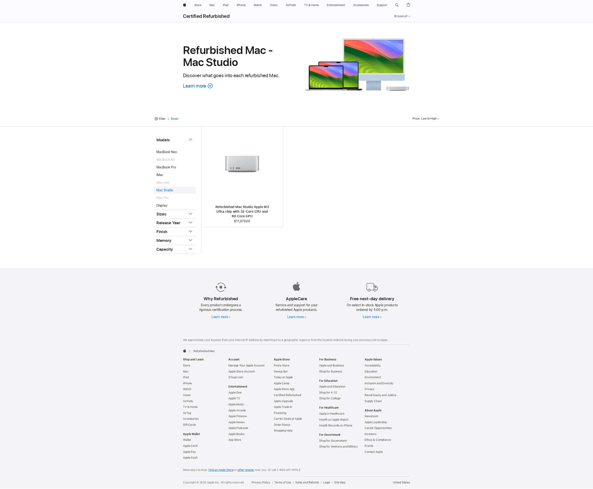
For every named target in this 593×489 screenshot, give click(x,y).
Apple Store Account (241, 371)
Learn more (220, 317)
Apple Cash (190, 457)
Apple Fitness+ (237, 416)
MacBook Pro (166, 167)
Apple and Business (331, 365)
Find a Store (281, 365)
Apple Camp (281, 383)
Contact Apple (374, 452)
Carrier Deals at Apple (288, 418)
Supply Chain (373, 401)
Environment (373, 377)
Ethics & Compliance (378, 440)
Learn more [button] (198, 86)
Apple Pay (189, 452)
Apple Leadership (376, 422)
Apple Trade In (283, 407)
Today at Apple (283, 377)
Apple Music (236, 404)
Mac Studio (164, 190)
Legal (326, 482)
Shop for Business (330, 371)
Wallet (187, 440)
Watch (187, 389)
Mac (186, 371)
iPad (186, 377)
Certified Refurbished (206, 16)
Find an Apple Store (220, 470)
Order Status (282, 424)
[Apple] (184, 351)
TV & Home (190, 407)
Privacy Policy (261, 482)
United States (401, 482)
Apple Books (236, 434)
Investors (370, 434)
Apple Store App (284, 389)
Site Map (339, 482)
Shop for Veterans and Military (338, 446)
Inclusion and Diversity (379, 383)
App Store (234, 440)
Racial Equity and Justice (380, 395)
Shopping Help (283, 430)
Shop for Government (333, 440)
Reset (174, 118)
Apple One (235, 392)
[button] (397, 5)
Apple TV (234, 398)
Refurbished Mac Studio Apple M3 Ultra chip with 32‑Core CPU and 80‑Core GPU (242, 211)
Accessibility (373, 365)
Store (186, 365)
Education (371, 371)
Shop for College (330, 398)
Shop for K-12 (328, 392)
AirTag (187, 413)
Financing (280, 413)
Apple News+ (236, 422)
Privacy (370, 389)
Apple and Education (332, 386)
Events (369, 446)
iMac (159, 175)
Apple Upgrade (283, 401)
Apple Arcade (237, 410)
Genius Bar (281, 371)
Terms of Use (282, 482)
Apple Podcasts (238, 428)
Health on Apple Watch (333, 419)
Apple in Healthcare (331, 413)
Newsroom (371, 416)
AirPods (188, 401)
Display (161, 205)
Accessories (191, 418)
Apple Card (190, 446)
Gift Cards (189, 424)
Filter (162, 118)
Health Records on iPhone (335, 425)
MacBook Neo (166, 152)
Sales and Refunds (307, 482)
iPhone (187, 383)
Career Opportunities (378, 428)
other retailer (245, 470)
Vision (187, 395)
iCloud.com (235, 377)
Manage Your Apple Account (246, 365)
